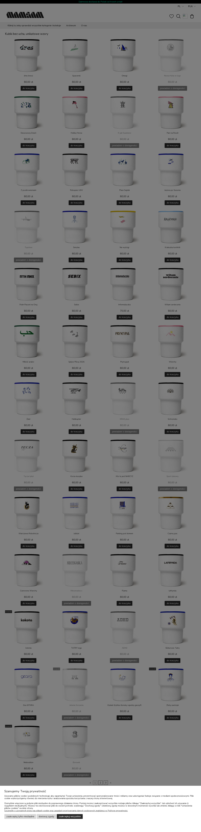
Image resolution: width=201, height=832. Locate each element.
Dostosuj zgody (46, 816)
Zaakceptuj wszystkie (70, 816)
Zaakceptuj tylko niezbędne (20, 816)
